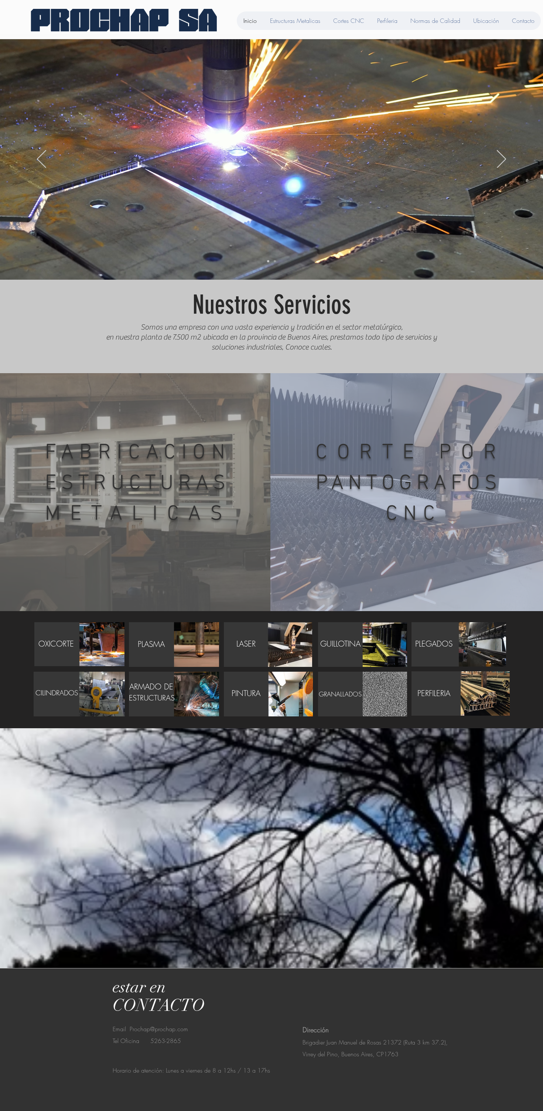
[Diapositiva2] (275, 261)
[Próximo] (501, 159)
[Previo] (41, 159)
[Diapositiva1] (268, 261)
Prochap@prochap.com (159, 1029)
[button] (433, 644)
